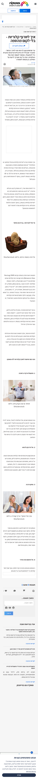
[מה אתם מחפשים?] (2, 3)
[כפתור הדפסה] (33, 591)
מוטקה (34, 27)
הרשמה (13, 11)
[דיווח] (24, 591)
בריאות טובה (28, 27)
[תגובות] (14, 591)
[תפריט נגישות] (2, 21)
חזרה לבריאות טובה (29, 32)
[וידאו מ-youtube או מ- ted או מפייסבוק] (10, 607)
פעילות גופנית (20, 27)
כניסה (25, 11)
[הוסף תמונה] (6, 607)
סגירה (19, 775)
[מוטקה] (19, 4)
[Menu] (35, 3)
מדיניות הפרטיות (31, 771)
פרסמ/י (9, 613)
